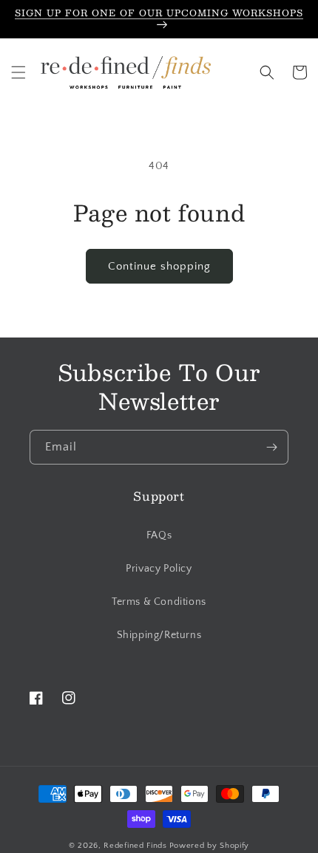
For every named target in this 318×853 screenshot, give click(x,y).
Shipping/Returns (159, 635)
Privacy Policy (159, 569)
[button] (18, 72)
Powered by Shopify (209, 845)
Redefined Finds (135, 845)
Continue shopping (159, 266)
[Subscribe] (271, 447)
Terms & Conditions (159, 602)
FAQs (159, 535)
